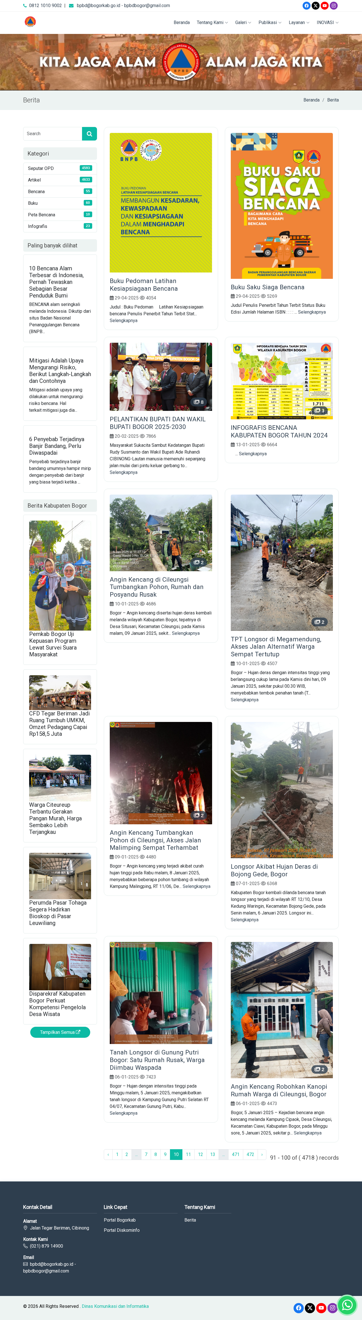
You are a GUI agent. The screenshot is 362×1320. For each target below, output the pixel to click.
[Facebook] (307, 6)
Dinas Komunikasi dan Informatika (115, 1306)
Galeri (241, 22)
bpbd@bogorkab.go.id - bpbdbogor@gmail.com (123, 5)
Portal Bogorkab (120, 1220)
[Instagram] (334, 6)
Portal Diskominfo (122, 1230)
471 (236, 1154)
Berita (333, 100)
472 (250, 1154)
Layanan (297, 22)
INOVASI (325, 22)
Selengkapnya (123, 320)
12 (200, 1154)
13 (212, 1154)
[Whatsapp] (347, 1305)
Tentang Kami (210, 22)
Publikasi (267, 22)
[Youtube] (325, 6)
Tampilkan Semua (58, 1032)
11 (188, 1154)
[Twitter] (316, 6)
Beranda (182, 22)
